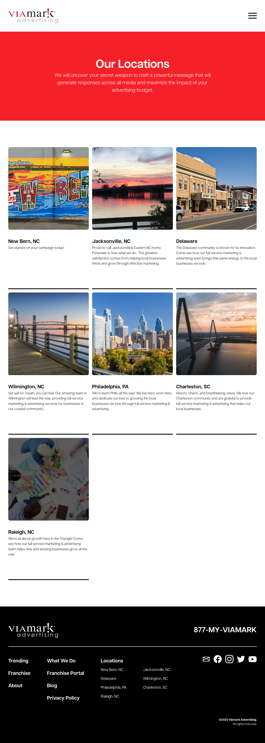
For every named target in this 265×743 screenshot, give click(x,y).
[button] (252, 16)
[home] (33, 15)
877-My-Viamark (225, 630)
